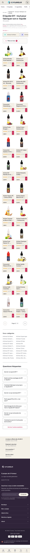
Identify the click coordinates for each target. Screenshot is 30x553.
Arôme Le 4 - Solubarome (20, 59)
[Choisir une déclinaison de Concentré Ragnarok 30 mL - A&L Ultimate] (26, 110)
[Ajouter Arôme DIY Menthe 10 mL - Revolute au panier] (13, 178)
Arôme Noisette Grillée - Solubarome (21, 173)
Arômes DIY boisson (21, 353)
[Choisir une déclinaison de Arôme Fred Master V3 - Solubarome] (13, 247)
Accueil (4, 12)
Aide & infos (4, 513)
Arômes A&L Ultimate (21, 358)
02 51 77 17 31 (5, 480)
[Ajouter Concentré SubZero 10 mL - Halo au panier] (13, 156)
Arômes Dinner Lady (8, 348)
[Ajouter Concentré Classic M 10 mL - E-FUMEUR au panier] (13, 315)
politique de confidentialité (9, 498)
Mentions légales (6, 517)
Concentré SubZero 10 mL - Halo (8, 150)
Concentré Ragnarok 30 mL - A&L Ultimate (21, 105)
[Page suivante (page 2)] (25, 323)
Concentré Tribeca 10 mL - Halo (7, 265)
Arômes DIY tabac (8, 343)
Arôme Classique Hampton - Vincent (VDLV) (21, 242)
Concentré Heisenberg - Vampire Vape (7, 105)
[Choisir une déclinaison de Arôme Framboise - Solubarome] (26, 224)
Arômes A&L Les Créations (21, 355)
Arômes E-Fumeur (8, 355)
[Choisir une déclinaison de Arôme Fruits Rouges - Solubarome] (13, 133)
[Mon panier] (27, 2)
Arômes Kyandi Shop (8, 341)
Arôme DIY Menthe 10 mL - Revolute (7, 173)
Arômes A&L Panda (8, 358)
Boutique (4, 504)
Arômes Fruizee (20, 339)
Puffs (25, 7)
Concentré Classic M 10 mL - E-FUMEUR (8, 310)
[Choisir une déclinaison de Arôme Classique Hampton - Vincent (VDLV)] (26, 247)
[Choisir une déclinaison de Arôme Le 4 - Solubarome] (26, 64)
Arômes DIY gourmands (8, 353)
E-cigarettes (18, 7)
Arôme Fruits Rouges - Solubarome (7, 128)
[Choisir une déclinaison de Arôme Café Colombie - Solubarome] (13, 293)
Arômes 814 (19, 343)
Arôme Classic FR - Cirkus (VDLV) (8, 196)
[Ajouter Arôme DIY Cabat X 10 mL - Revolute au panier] (26, 156)
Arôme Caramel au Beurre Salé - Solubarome (7, 219)
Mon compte (5, 509)
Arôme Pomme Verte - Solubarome (20, 288)
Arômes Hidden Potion (8, 346)
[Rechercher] (3, 2)
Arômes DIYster (20, 341)
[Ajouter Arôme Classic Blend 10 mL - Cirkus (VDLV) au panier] (26, 201)
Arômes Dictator (20, 346)
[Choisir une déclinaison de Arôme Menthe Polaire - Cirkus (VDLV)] (26, 315)
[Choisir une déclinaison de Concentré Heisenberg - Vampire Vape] (13, 110)
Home (2, 7)
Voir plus (5, 30)
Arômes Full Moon (8, 336)
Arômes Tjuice (20, 348)
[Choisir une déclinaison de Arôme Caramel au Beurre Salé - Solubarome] (13, 224)
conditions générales (21, 497)
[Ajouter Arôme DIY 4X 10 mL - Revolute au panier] (13, 87)
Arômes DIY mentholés (8, 351)
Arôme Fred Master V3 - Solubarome (6, 242)
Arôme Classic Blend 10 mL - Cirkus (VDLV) (20, 196)
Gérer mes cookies (15, 533)
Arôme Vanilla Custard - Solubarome (20, 265)
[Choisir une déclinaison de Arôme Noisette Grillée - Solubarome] (26, 178)
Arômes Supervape (21, 336)
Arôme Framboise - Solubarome (21, 219)
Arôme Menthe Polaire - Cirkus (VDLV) (20, 310)
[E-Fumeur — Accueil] (15, 2)
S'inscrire (23, 494)
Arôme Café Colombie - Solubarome (6, 288)
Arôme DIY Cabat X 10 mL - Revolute (21, 150)
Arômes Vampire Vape (8, 339)
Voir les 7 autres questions (15, 427)
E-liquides (10, 7)
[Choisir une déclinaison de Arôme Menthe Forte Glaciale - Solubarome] (13, 64)
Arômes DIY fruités (21, 351)
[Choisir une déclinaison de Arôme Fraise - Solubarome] (26, 133)
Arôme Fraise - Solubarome (20, 128)
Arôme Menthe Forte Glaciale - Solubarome (7, 59)
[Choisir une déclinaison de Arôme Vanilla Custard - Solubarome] (26, 270)
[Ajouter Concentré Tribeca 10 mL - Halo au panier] (13, 270)
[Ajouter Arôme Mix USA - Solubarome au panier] (26, 87)
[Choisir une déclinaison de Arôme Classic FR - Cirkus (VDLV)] (13, 201)
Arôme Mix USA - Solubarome (21, 82)
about (3, 521)
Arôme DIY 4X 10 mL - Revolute (8, 82)
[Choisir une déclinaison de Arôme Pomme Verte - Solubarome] (26, 293)
